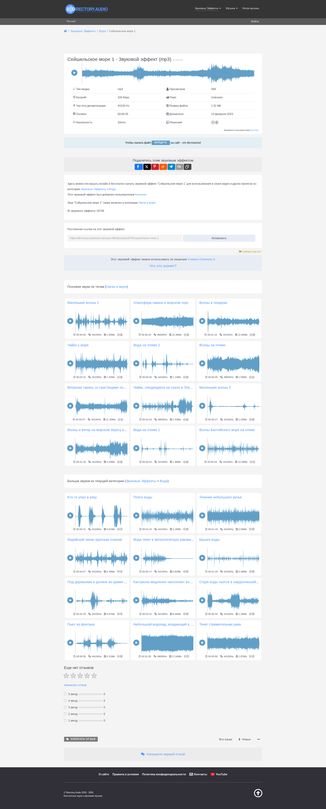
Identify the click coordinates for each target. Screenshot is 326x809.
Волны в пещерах (213, 303)
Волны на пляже (212, 345)
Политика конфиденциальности (164, 774)
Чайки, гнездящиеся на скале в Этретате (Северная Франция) (182, 387)
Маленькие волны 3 (215, 387)
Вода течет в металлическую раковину (163, 539)
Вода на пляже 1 (146, 430)
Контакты (200, 774)
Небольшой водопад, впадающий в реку (165, 624)
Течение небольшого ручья (220, 497)
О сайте (104, 774)
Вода (112, 189)
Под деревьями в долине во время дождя (100, 582)
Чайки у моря (77, 345)
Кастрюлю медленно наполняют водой (164, 582)
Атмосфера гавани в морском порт (161, 303)
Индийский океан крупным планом (94, 539)
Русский (71, 21)
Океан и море (147, 202)
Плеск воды (142, 497)
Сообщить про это (251, 251)
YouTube (221, 774)
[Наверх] (249, 796)
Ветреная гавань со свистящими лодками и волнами (109, 387)
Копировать (218, 237)
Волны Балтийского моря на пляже (227, 430)
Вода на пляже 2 (146, 345)
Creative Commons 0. (201, 259)
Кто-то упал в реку (82, 497)
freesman (254, 130)
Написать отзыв (75, 685)
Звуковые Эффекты (93, 189)
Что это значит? (163, 266)
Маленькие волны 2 (83, 303)
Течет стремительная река (220, 624)
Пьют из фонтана (81, 624)
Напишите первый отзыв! (165, 754)
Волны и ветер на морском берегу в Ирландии (104, 430)
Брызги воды (209, 539)
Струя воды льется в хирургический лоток (232, 582)
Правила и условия (125, 774)
